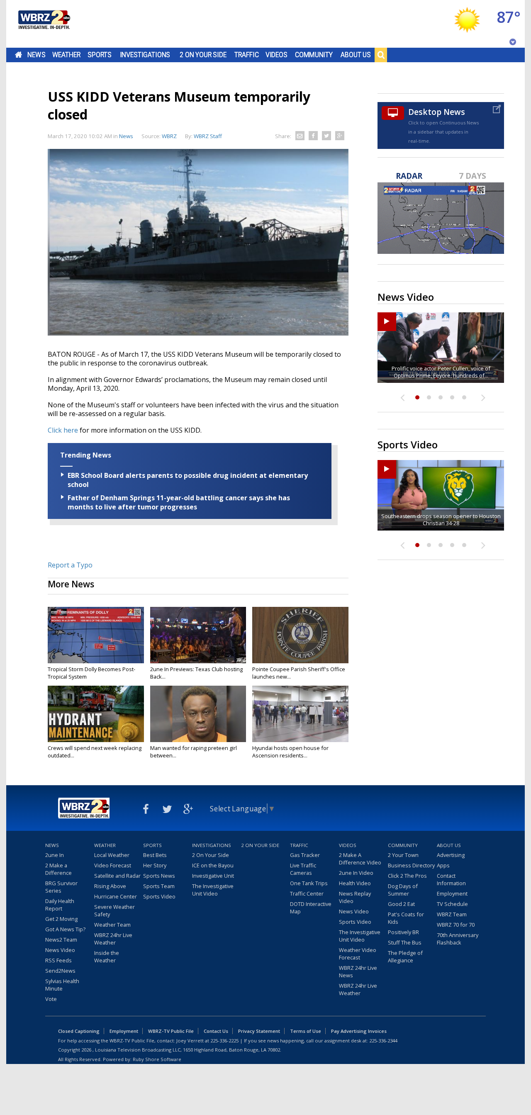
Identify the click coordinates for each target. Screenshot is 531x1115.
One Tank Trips (309, 883)
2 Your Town (403, 855)
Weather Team (112, 924)
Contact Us (216, 1031)
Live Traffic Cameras (303, 869)
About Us (356, 55)
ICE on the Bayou (213, 865)
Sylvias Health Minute (62, 984)
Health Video (355, 883)
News (36, 55)
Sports (100, 55)
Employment (452, 893)
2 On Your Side (203, 55)
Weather (66, 55)
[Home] (44, 23)
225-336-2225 (224, 1040)
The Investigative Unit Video (213, 889)
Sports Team (159, 886)
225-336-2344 (383, 1040)
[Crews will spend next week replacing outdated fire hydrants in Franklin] (96, 714)
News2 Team (61, 939)
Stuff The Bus (404, 942)
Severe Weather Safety (114, 910)
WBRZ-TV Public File (171, 1031)
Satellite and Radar (117, 875)
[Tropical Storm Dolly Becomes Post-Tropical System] (96, 635)
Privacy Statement (259, 1031)
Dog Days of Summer (403, 889)
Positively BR (403, 932)
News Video (60, 950)
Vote (51, 999)
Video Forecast (112, 865)
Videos (276, 55)
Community (314, 55)
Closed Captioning (79, 1031)
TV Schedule (452, 904)
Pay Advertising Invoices (359, 1031)
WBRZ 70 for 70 (456, 924)
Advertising (451, 855)
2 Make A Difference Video (360, 858)
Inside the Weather (106, 956)
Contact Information (451, 879)
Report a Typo (70, 565)
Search (381, 55)
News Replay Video (355, 897)
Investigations (145, 55)
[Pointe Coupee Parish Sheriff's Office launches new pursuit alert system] (300, 635)
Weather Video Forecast (357, 953)
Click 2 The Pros (407, 875)
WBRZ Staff (208, 136)
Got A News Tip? (65, 929)
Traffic (246, 55)
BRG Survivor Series (61, 886)
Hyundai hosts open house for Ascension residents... (290, 751)
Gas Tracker (305, 855)
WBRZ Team (452, 914)
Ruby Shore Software (157, 1059)
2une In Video (356, 872)
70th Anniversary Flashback (457, 938)
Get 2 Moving (61, 919)
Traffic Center (307, 893)
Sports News (159, 875)
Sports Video (159, 896)
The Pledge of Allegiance (405, 956)
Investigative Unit (213, 875)
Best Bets (155, 855)
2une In (54, 855)
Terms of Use (305, 1031)
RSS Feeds (58, 960)
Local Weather (111, 855)
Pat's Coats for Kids (406, 918)
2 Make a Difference (58, 869)
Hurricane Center (115, 896)
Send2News (60, 970)
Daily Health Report (59, 904)
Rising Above (110, 886)
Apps (443, 865)
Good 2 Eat (401, 904)
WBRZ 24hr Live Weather (113, 938)
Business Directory (411, 865)
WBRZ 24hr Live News (358, 971)
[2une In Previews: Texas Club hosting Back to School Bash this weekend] (198, 635)
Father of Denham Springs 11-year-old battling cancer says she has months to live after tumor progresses (179, 502)
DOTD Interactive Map (310, 907)
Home (18, 55)
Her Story (154, 865)
